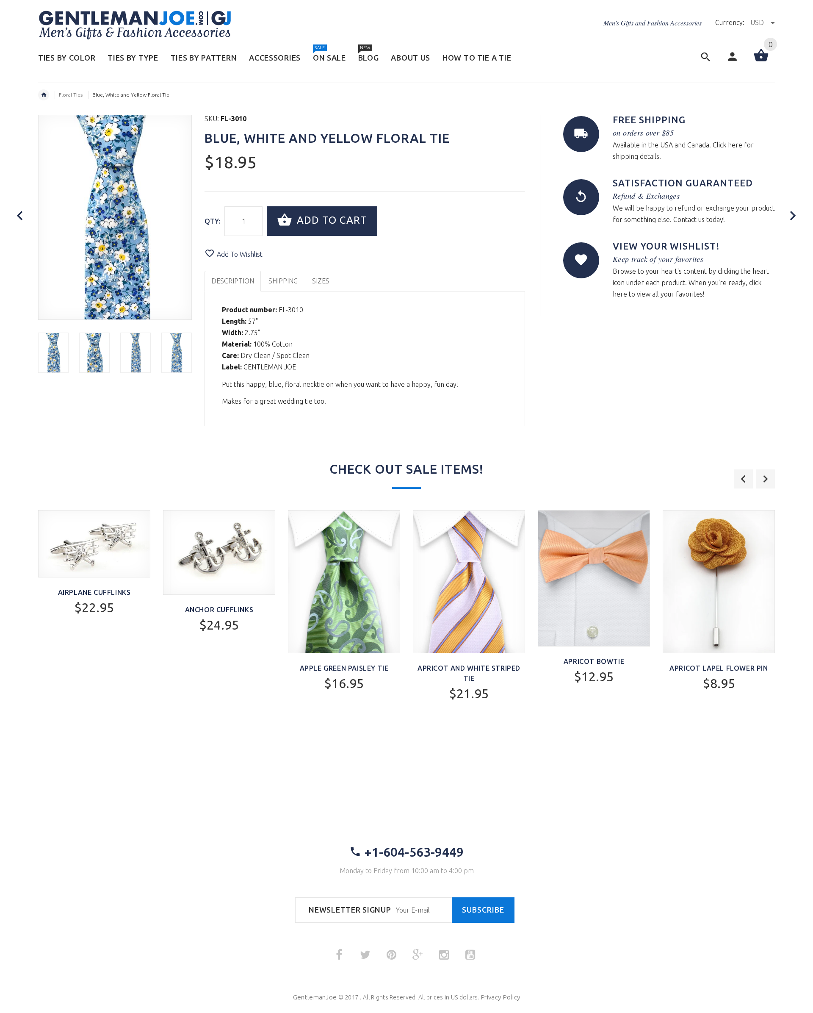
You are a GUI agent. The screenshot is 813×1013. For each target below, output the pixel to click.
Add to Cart (330, 220)
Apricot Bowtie (594, 661)
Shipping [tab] (283, 281)
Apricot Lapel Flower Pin (718, 668)
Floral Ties (71, 94)
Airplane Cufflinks (94, 592)
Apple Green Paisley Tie (344, 668)
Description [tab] (232, 281)
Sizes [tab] (320, 281)
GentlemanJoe (315, 997)
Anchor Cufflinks (219, 609)
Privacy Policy (500, 997)
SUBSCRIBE (483, 910)
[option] (53, 353)
